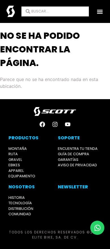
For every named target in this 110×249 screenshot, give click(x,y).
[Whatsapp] (97, 228)
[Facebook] (42, 124)
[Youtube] (67, 124)
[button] (99, 11)
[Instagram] (55, 124)
